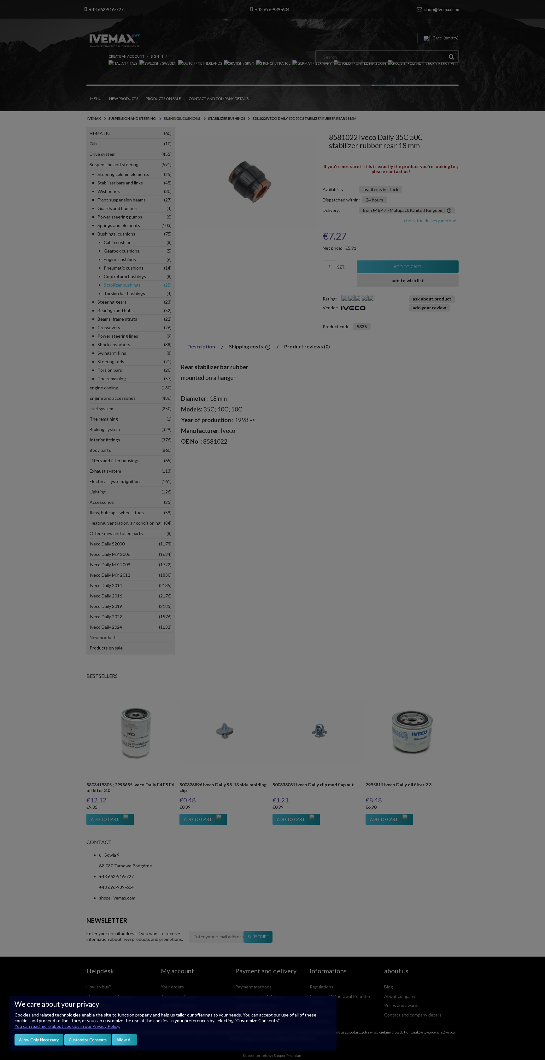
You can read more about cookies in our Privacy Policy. (67, 1026)
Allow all (124, 1039)
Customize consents (88, 1039)
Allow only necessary (39, 1039)
